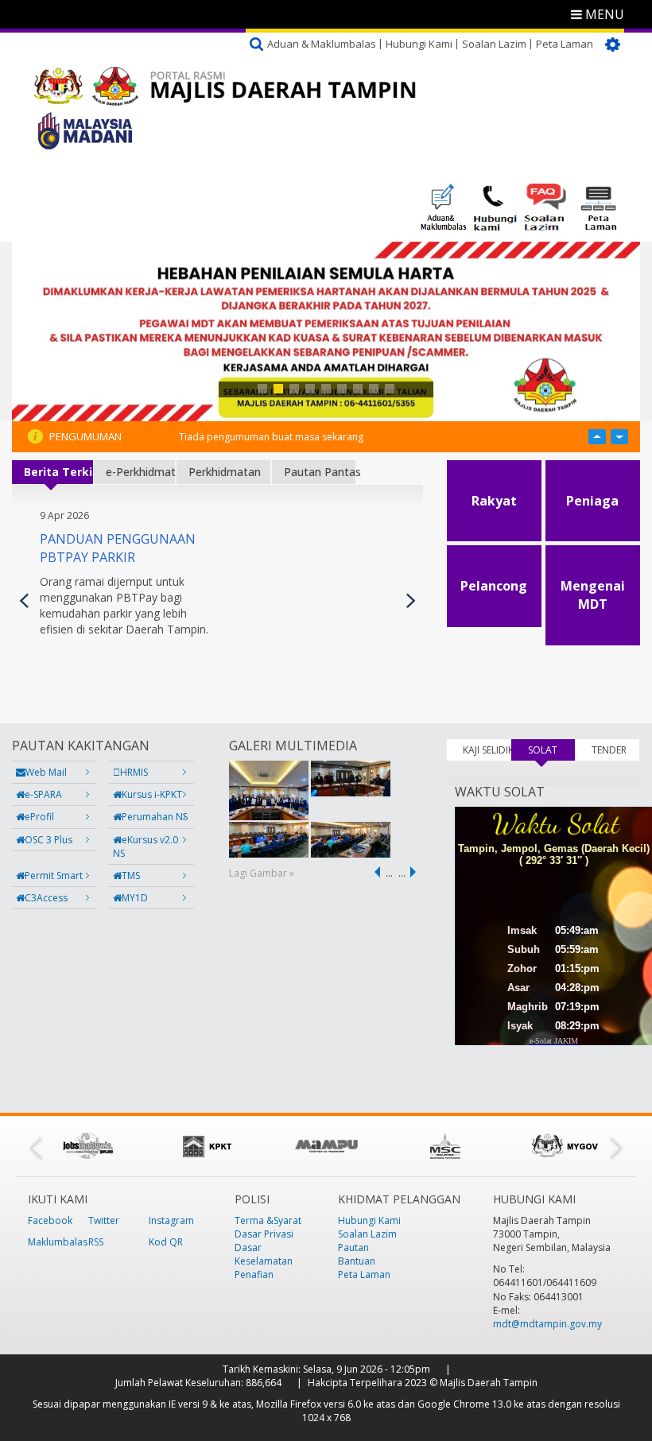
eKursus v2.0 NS (145, 846)
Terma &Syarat (268, 1220)
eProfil (39, 816)
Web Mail (46, 772)
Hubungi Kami (419, 44)
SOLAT (551, 750)
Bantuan (356, 1261)
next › (415, 871)
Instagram (171, 1220)
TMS (131, 875)
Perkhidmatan (224, 471)
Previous (24, 600)
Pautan (353, 1247)
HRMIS (134, 772)
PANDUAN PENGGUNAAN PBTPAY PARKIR (118, 548)
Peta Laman (564, 44)
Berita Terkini (58, 471)
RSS (95, 1242)
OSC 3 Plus (48, 839)
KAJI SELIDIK (486, 750)
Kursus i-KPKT (152, 794)
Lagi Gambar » (261, 873)
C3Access (46, 897)
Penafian (254, 1274)
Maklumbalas (57, 1242)
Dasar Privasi (264, 1234)
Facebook (50, 1220)
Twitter (103, 1220)
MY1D (135, 897)
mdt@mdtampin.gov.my (547, 1324)
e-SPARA (43, 794)
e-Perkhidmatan (140, 471)
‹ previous (374, 871)
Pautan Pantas (319, 471)
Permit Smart (54, 875)
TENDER (609, 750)
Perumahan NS (155, 816)
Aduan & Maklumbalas (321, 44)
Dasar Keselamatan (264, 1254)
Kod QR (166, 1242)
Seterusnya (410, 600)
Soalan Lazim (494, 44)
